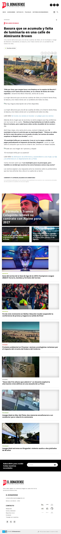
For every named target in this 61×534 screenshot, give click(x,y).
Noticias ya (20, 12)
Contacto (8, 515)
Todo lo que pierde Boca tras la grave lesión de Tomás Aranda (15, 237)
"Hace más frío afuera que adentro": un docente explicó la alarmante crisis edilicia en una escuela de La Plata (26, 383)
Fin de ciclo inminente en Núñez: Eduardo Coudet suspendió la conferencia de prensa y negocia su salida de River (27, 315)
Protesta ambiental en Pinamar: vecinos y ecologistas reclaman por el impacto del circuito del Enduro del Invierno (30, 348)
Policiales (28, 12)
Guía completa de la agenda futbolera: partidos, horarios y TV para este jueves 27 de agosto (45, 236)
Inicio (4, 12)
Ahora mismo (11, 12)
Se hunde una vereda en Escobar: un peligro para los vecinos (32, 116)
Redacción (9, 508)
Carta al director (11, 511)
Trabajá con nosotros (12, 517)
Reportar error (10, 513)
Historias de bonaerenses (40, 12)
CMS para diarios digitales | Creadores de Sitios (49, 531)
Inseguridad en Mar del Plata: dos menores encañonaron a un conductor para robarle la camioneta (27, 416)
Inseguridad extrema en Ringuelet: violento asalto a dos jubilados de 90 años (29, 449)
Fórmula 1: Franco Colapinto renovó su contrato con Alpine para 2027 (22, 216)
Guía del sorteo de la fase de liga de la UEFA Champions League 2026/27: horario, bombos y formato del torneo (28, 277)
